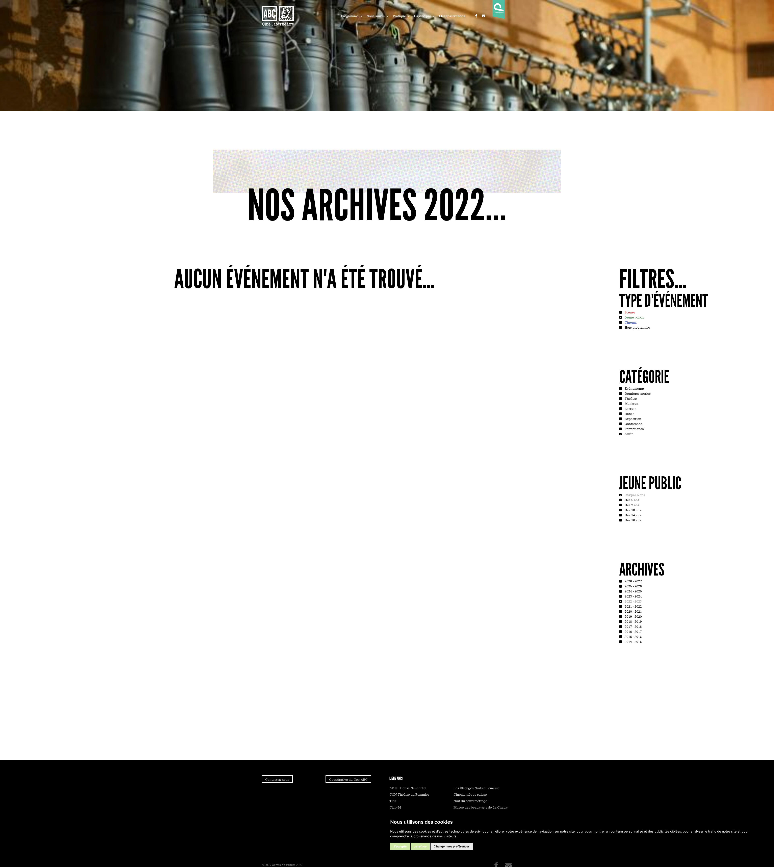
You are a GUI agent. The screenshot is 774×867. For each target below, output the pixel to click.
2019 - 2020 (633, 616)
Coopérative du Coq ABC (348, 779)
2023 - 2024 (633, 596)
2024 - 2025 (633, 591)
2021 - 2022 (633, 606)
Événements (634, 388)
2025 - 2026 (633, 586)
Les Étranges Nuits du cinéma (476, 788)
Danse (629, 413)
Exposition (632, 418)
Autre (628, 433)
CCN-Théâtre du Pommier (409, 794)
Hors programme (637, 327)
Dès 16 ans (632, 520)
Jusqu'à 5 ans (634, 494)
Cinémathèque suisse (470, 794)
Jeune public (634, 317)
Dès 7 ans (631, 505)
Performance (634, 428)
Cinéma (630, 322)
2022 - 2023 (633, 601)
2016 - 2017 (633, 631)
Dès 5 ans (631, 500)
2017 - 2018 (633, 626)
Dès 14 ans (632, 515)
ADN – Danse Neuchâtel (407, 788)
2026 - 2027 (633, 581)
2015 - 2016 (633, 636)
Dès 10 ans (632, 510)
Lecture (630, 408)
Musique (631, 403)
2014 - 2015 (633, 641)
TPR (392, 800)
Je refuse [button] (420, 846)
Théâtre (630, 398)
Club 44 (395, 807)
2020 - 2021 (633, 611)
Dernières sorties (637, 393)
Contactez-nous (277, 779)
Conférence (633, 423)
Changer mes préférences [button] (452, 846)
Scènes (629, 312)
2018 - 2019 (633, 621)
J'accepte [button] (400, 846)
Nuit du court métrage (470, 800)
